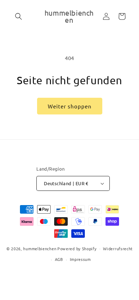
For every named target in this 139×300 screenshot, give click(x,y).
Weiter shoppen (70, 106)
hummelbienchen (39, 248)
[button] (18, 16)
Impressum (80, 259)
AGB (59, 259)
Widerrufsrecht (118, 248)
